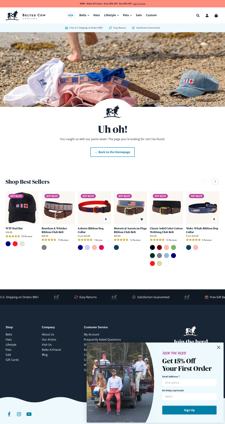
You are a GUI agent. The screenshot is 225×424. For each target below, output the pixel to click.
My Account (91, 334)
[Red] (15, 243)
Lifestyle (11, 345)
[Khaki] (159, 263)
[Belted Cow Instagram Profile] (18, 416)
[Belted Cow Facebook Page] (9, 416)
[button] (198, 15)
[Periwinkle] (87, 247)
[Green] (173, 247)
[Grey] (44, 247)
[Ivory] (22, 243)
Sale (8, 355)
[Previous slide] (204, 181)
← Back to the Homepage (112, 152)
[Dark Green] (152, 255)
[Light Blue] (166, 255)
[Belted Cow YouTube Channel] (28, 416)
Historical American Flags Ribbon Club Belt (130, 230)
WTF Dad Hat (14, 228)
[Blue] (116, 247)
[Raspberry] (101, 247)
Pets (8, 350)
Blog (45, 355)
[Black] (152, 247)
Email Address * (171, 376)
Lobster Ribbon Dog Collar (91, 230)
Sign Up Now (139, 3)
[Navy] (8, 243)
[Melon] (94, 247)
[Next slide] (215, 181)
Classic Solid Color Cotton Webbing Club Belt (166, 230)
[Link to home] (26, 15)
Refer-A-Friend (51, 350)
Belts (9, 334)
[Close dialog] (218, 347)
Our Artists (49, 339)
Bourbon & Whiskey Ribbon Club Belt (54, 230)
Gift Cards (12, 360)
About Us (48, 334)
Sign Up (189, 410)
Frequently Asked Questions (102, 339)
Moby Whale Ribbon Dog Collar (202, 230)
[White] (166, 263)
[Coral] (166, 247)
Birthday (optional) (173, 390)
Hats (9, 339)
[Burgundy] (159, 247)
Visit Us (47, 345)
